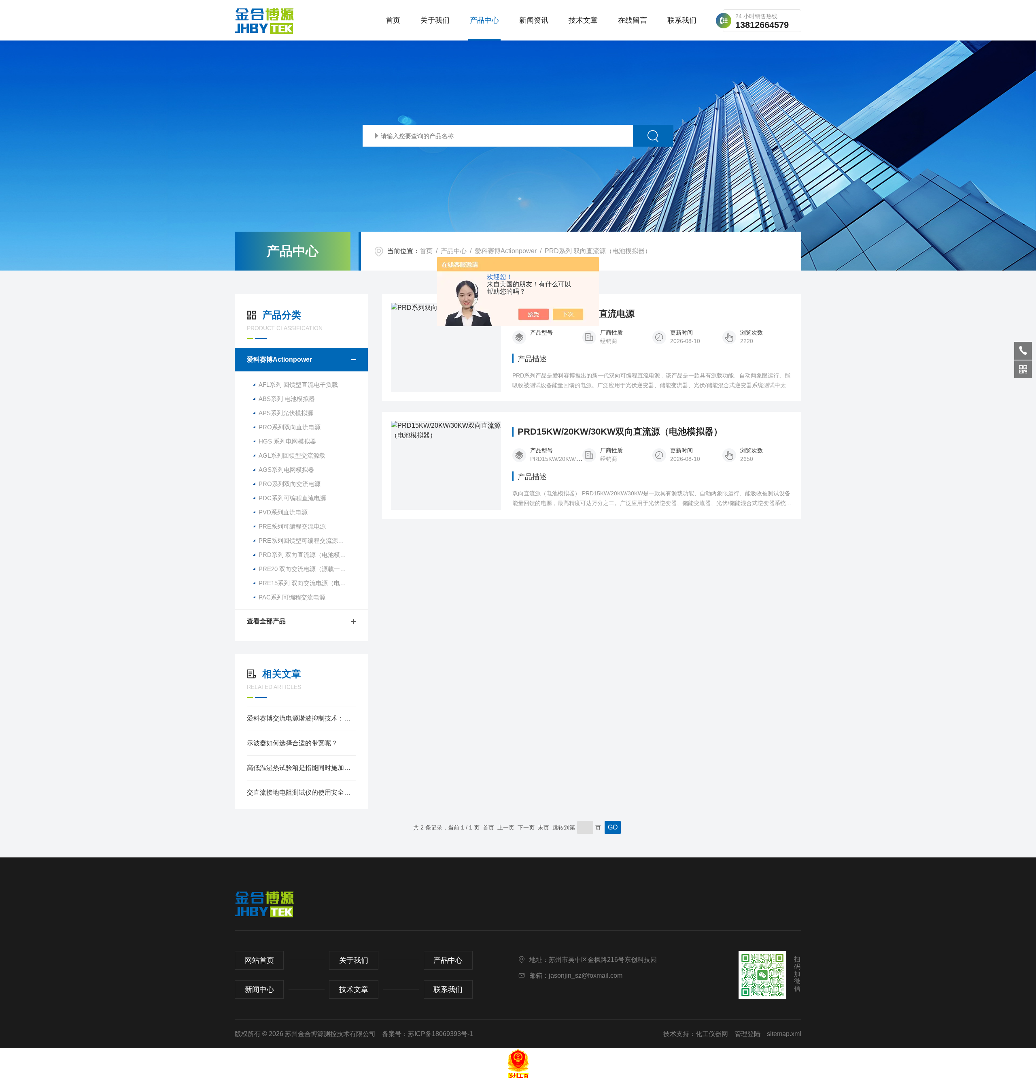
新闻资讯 (533, 20)
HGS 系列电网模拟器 (287, 441)
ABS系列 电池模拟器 (287, 398)
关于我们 (435, 20)
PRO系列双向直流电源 (290, 427)
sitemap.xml (784, 1033)
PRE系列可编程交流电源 (292, 526)
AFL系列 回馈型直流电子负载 (298, 384)
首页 (393, 20)
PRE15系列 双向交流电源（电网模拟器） (313, 583)
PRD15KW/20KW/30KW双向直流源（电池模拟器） (620, 432)
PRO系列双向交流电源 (290, 483)
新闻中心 (259, 989)
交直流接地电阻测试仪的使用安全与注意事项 (301, 792)
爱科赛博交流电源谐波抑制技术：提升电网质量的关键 (301, 718)
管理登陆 (747, 1033)
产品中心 (484, 20)
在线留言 (632, 20)
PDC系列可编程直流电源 (292, 498)
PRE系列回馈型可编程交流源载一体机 (310, 540)
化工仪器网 (712, 1033)
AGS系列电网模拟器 (286, 469)
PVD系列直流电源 (283, 512)
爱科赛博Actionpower (506, 250)
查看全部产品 (266, 621)
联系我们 (681, 20)
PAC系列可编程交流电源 (292, 597)
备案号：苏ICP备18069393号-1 (427, 1033)
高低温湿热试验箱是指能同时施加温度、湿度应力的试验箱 (301, 767)
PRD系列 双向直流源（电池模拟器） (598, 250)
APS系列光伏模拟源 (286, 412)
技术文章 (583, 20)
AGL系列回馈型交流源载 (292, 455)
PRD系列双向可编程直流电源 (576, 314)
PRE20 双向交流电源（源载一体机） (308, 568)
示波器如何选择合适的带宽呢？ (292, 743)
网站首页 (259, 960)
